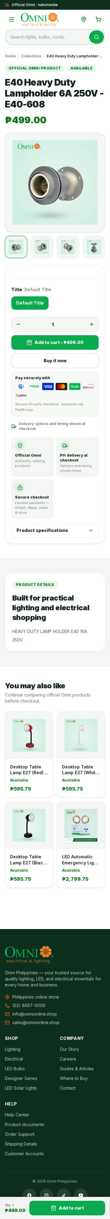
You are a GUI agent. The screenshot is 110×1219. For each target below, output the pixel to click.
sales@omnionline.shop (36, 1022)
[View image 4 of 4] (94, 247)
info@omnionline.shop (34, 1013)
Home (10, 56)
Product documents (24, 1124)
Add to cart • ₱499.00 (59, 342)
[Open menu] (11, 19)
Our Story (69, 1049)
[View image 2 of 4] (42, 247)
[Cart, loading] (98, 19)
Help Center (17, 1114)
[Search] (96, 37)
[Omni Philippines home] (40, 19)
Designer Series (21, 1078)
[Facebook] (29, 1195)
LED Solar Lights (21, 1088)
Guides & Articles (77, 1068)
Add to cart (71, 1207)
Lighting (12, 1049)
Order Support (19, 1134)
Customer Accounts (24, 1153)
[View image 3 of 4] (68, 247)
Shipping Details (21, 1143)
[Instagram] (46, 1195)
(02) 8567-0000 (29, 1005)
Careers (68, 1058)
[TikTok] (63, 1195)
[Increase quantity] (91, 324)
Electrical (14, 1058)
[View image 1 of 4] (16, 247)
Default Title (30, 302)
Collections (31, 56)
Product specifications (42, 530)
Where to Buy (74, 1078)
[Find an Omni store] (83, 19)
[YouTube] (80, 1195)
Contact (67, 1088)
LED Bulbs (15, 1068)
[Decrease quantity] (18, 324)
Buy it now (55, 360)
